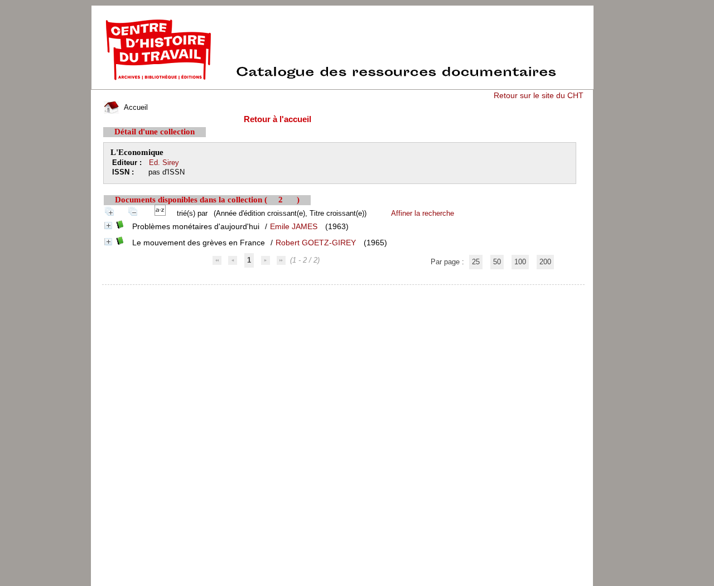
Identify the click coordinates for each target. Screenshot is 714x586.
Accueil (134, 107)
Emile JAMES (293, 226)
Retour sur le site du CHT (538, 95)
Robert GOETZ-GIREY (316, 242)
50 (497, 262)
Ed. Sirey (164, 162)
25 (476, 262)
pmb (344, 292)
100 (520, 262)
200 (545, 262)
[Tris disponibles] (162, 213)
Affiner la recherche (422, 213)
